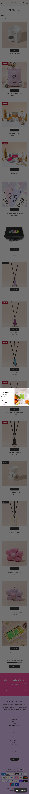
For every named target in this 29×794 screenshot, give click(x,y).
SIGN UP (5, 402)
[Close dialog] (28, 388)
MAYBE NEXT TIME (4, 404)
